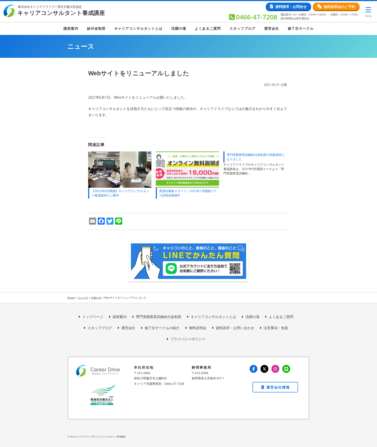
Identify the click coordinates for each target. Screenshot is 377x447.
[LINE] (286, 369)
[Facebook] (253, 369)
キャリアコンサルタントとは (138, 28)
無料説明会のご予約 (339, 6)
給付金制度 (96, 28)
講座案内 (70, 28)
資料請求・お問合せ (291, 6)
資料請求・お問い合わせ (235, 327)
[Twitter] (264, 369)
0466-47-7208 (256, 16)
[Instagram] (275, 369)
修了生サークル (301, 28)
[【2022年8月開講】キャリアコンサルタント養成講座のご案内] (119, 169)
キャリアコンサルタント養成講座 (61, 13)
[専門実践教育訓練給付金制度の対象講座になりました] (257, 163)
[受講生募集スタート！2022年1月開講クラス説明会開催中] (187, 169)
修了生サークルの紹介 (162, 327)
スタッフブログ (242, 28)
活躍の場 (178, 28)
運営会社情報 (277, 387)
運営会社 (271, 28)
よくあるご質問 (208, 28)
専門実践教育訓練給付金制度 (158, 316)
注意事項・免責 (276, 327)
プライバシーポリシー (187, 339)
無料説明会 (197, 327)
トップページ (92, 316)
